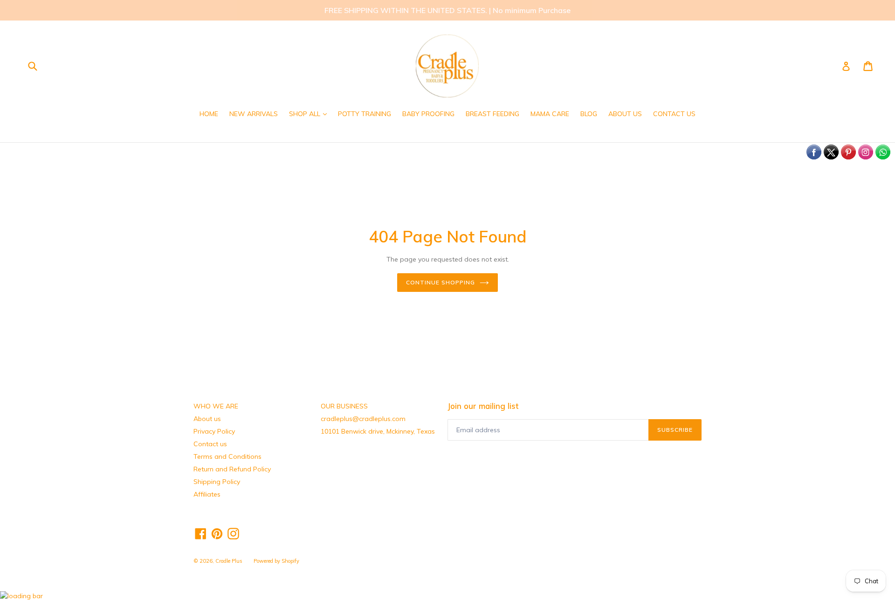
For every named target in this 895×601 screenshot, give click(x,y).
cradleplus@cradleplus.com (363, 418)
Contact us (210, 444)
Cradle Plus (228, 561)
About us (207, 418)
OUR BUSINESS (344, 406)
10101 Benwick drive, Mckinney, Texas (378, 431)
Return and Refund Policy (232, 469)
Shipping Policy (216, 481)
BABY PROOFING (428, 114)
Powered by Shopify (276, 561)
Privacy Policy (214, 431)
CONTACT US (674, 114)
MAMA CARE (549, 114)
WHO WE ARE (215, 406)
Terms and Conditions (227, 456)
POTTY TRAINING (364, 114)
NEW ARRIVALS (253, 114)
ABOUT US (625, 114)
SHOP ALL (310, 113)
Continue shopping (440, 282)
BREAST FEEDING (492, 114)
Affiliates (206, 494)
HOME (209, 114)
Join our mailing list (483, 406)
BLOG (588, 114)
